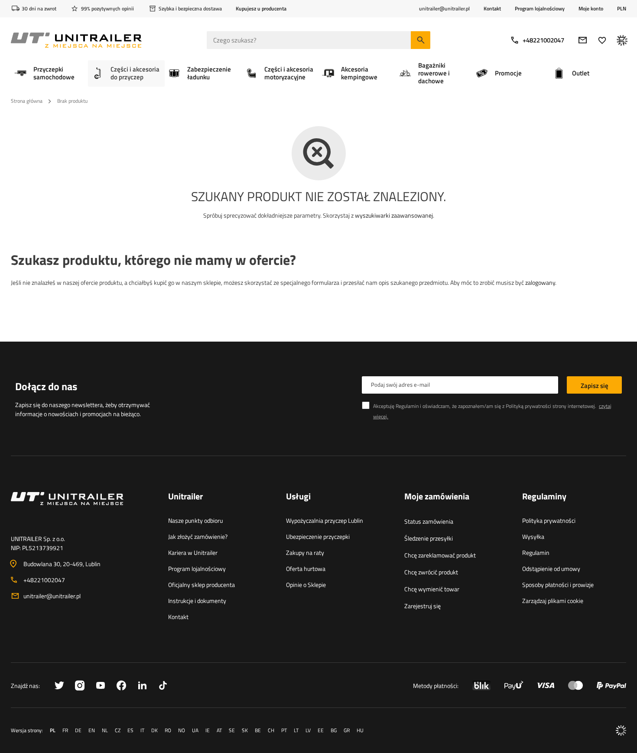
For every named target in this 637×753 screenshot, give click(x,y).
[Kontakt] (82, 509)
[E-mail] (582, 40)
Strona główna (26, 101)
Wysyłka (533, 536)
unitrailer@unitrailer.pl (52, 595)
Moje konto (590, 8)
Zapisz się (594, 386)
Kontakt (492, 8)
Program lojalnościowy (540, 8)
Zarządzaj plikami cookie (552, 600)
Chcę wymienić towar (431, 588)
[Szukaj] (420, 40)
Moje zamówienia (436, 497)
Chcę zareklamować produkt (440, 555)
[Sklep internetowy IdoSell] (621, 730)
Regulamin (535, 552)
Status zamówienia (428, 521)
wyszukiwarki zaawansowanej (394, 215)
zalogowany (540, 282)
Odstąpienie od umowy (551, 568)
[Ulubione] (602, 40)
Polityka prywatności (548, 520)
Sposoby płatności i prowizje (558, 584)
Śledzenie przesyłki (428, 538)
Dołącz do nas (46, 386)
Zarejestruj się (422, 605)
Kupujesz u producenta (261, 8)
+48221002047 (543, 40)
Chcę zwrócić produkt (431, 572)
